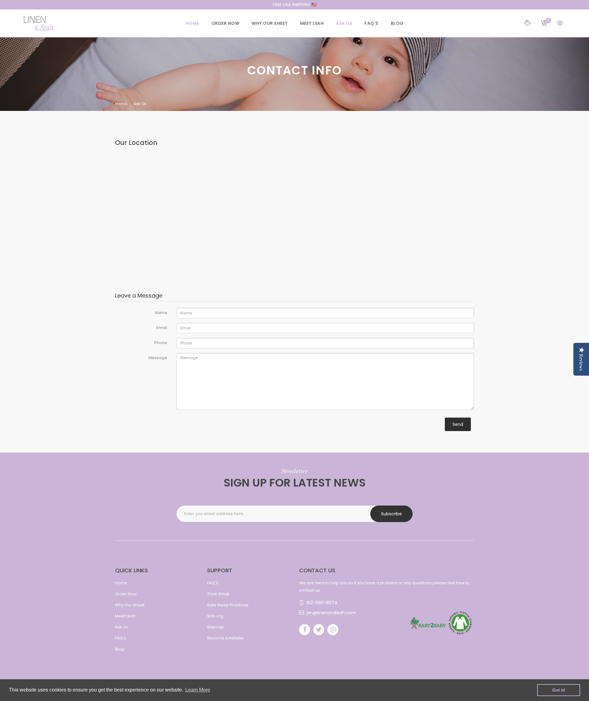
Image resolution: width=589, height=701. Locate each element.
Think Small (218, 594)
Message (157, 358)
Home (121, 104)
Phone (160, 343)
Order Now (126, 594)
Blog (119, 649)
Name (161, 313)
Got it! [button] (558, 690)
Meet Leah (125, 616)
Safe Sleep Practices (227, 605)
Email (161, 328)
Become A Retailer (225, 638)
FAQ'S (212, 583)
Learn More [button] (197, 689)
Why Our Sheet (129, 605)
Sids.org (215, 616)
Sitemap (215, 627)
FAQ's (120, 638)
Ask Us (121, 627)
